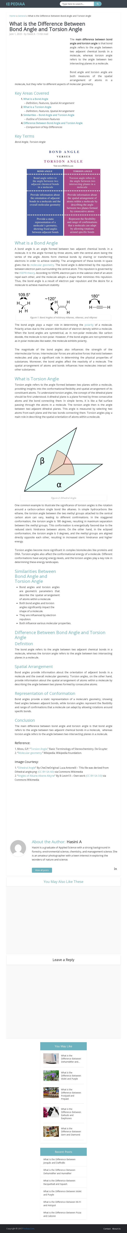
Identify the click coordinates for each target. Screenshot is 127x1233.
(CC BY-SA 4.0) (46, 771)
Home (12, 15)
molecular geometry (42, 265)
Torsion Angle (39, 749)
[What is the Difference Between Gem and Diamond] (52, 1131)
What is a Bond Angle (36, 99)
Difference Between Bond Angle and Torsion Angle (53, 123)
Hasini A (31, 34)
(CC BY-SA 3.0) (93, 775)
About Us (116, 1228)
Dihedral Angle (26, 767)
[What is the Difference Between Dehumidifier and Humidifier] (52, 1058)
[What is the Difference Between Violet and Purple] (52, 1075)
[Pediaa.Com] (15, 4)
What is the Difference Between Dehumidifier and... (71, 1058)
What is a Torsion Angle (37, 107)
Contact (107, 1228)
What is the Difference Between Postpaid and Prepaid (71, 1094)
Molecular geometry (30, 753)
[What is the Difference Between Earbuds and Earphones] (52, 1112)
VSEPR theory (27, 273)
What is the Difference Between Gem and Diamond (71, 1131)
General (22, 15)
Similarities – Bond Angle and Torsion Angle (48, 115)
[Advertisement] (42, 59)
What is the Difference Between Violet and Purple (71, 1075)
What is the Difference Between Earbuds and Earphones (71, 1113)
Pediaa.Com (28, 1228)
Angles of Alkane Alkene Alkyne (36, 775)
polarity (89, 325)
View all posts (42, 870)
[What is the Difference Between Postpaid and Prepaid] (52, 1092)
